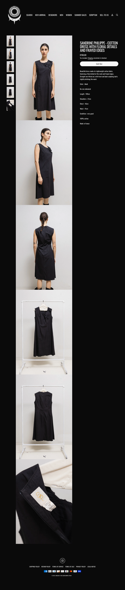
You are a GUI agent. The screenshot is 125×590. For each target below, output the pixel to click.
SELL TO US (104, 14)
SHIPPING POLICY (34, 567)
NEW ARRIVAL (40, 14)
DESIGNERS (52, 14)
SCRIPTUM (93, 14)
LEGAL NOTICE (91, 567)
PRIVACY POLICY (81, 567)
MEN (61, 14)
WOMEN (69, 14)
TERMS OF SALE (69, 567)
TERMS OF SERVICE (57, 567)
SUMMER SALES (80, 14)
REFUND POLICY (46, 567)
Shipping (90, 58)
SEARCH (29, 14)
